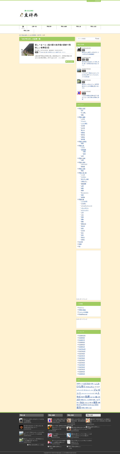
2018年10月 (82, 335)
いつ (81, 383)
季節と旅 (78, 26)
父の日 (83, 230)
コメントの (83, 312)
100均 (78, 383)
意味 (97, 399)
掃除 (82, 115)
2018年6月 (82, 342)
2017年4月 (82, 362)
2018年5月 (82, 344)
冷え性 (83, 128)
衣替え (83, 239)
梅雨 (80, 244)
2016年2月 (82, 374)
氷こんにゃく (84, 192)
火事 (82, 160)
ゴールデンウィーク (86, 206)
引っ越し (83, 112)
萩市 (84, 154)
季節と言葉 (82, 168)
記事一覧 (34, 26)
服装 (95, 402)
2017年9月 (82, 353)
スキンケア (84, 164)
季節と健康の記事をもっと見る (55, 447)
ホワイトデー (84, 210)
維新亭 (57, 52)
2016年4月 (82, 371)
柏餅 (82, 188)
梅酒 (82, 190)
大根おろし (84, 181)
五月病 (83, 125)
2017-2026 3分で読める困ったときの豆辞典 (59, 452)
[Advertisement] (70, 13)
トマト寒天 (84, 123)
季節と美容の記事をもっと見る (74, 447)
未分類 (81, 242)
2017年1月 (82, 369)
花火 (82, 233)
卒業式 (93, 397)
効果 (87, 396)
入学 (82, 212)
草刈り (83, 237)
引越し (94, 399)
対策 (90, 399)
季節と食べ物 (82, 173)
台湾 (82, 156)
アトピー (83, 121)
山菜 (82, 186)
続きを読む (70, 61)
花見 (82, 235)
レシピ (92, 393)
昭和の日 (83, 224)
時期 (92, 402)
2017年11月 (82, 351)
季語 (82, 170)
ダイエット (87, 390)
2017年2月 (82, 367)
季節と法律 (26, 30)
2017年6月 (82, 358)
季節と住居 (93, 26)
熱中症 (83, 134)
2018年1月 (82, 347)
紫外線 (83, 166)
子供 (88, 399)
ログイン (81, 307)
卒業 (82, 217)
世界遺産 (83, 149)
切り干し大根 (84, 179)
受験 (82, 219)
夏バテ (83, 130)
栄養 (99, 402)
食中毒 (83, 139)
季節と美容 (82, 162)
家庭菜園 (83, 183)
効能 (91, 397)
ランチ (88, 393)
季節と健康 (64, 26)
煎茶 (82, 195)
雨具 (82, 143)
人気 (96, 393)
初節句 (83, 397)
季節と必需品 (82, 141)
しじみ (83, 174)
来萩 (46, 52)
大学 (78, 400)
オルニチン (90, 386)
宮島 (84, 151)
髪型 (91, 407)
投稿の (82, 309)
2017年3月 (82, 365)
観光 (87, 407)
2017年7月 (82, 356)
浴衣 (82, 228)
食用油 (83, 197)
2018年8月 (82, 337)
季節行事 (49, 26)
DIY (82, 110)
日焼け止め (87, 402)
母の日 (83, 226)
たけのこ (83, 177)
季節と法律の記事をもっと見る (93, 427)
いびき (83, 119)
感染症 (83, 132)
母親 (82, 404)
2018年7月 (82, 340)
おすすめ (86, 383)
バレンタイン (84, 208)
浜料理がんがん (51, 52)
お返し (92, 383)
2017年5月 (82, 360)
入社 (82, 215)
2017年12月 (82, 349)
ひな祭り (83, 203)
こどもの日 (84, 201)
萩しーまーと (62, 52)
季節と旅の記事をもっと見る (36, 444)
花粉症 (83, 137)
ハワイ (83, 147)
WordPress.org (83, 314)
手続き (82, 402)
